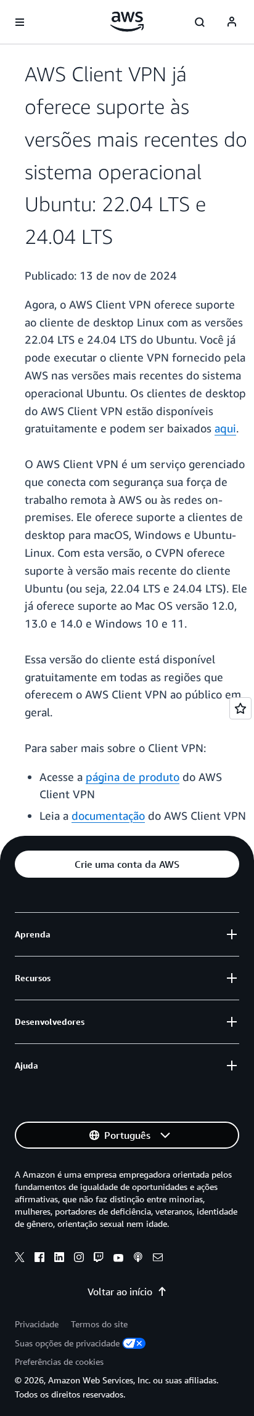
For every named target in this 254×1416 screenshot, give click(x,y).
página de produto (132, 776)
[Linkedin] (59, 1259)
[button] (127, 864)
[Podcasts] (138, 1259)
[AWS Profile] (231, 22)
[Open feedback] (240, 708)
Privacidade (37, 1324)
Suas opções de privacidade (67, 1343)
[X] (20, 1259)
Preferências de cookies (59, 1361)
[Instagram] (79, 1259)
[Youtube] (118, 1259)
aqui (225, 428)
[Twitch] (99, 1259)
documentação (108, 815)
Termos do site (99, 1324)
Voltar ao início (120, 1291)
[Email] (158, 1259)
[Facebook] (39, 1259)
